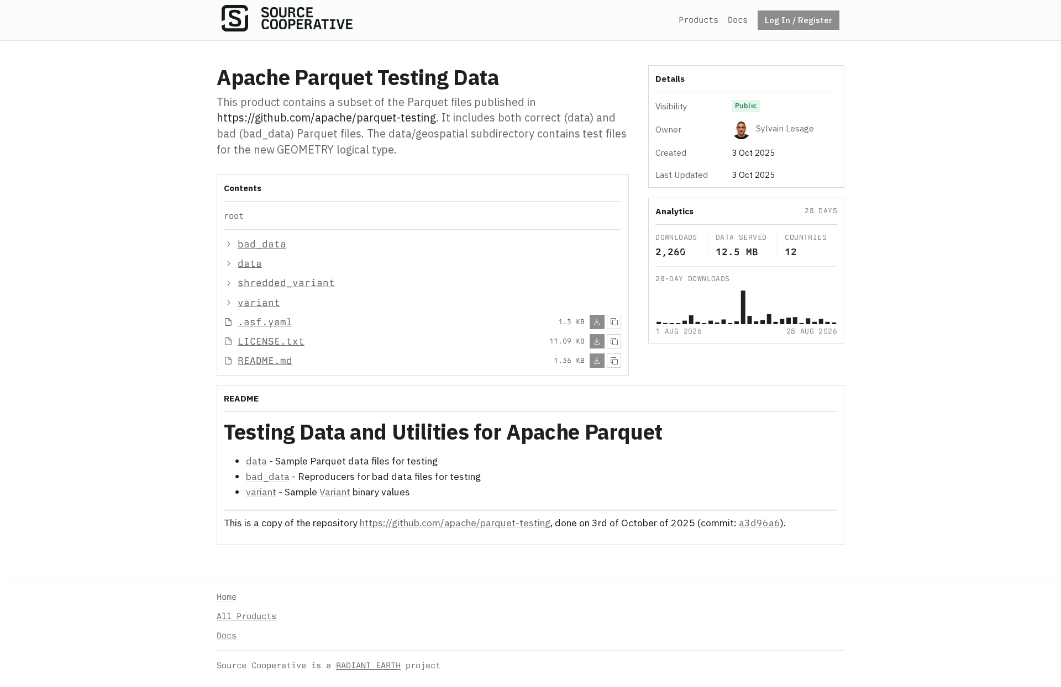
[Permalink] (680, 433)
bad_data (268, 476)
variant (261, 492)
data (256, 461)
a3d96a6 (759, 522)
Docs (738, 19)
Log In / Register (798, 19)
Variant (334, 492)
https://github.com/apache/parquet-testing (326, 117)
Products (698, 19)
